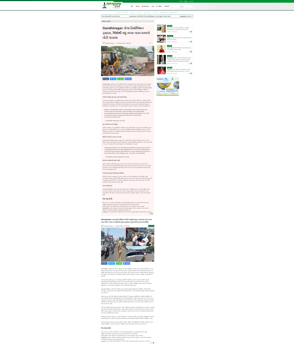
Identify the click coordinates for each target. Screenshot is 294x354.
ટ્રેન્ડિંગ (119, 12)
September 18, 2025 (119, 120)
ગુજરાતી (191, 1)
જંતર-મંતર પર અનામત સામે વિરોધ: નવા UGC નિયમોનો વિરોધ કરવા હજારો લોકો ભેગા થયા (126, 202)
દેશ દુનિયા (146, 6)
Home (103, 21)
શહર (153, 6)
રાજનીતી (125, 12)
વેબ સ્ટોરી (155, 12)
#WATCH (107, 109)
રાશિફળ (132, 12)
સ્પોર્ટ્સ (160, 6)
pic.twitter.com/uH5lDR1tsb (137, 153)
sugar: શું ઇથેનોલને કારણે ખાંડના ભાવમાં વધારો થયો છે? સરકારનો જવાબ (121, 204)
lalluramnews (173, 12)
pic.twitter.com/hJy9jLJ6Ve (112, 117)
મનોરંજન (166, 6)
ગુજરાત (138, 6)
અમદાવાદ (151, 226)
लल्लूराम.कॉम (163, 12)
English (186, 1)
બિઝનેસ (139, 12)
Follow (129, 78)
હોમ (132, 6)
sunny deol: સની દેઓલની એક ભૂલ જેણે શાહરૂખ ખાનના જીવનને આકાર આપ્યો (125, 16)
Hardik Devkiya (110, 43)
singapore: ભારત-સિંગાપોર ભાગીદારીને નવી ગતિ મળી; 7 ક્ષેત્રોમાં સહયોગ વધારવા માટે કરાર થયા (127, 212)
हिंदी (181, 1)
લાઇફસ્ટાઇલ (147, 12)
